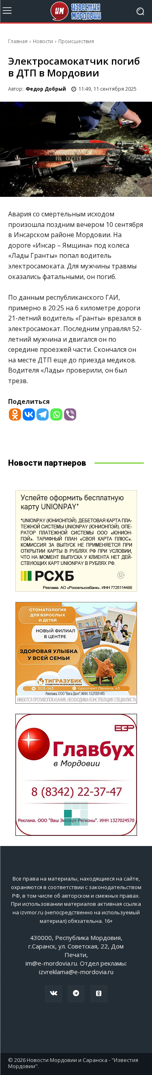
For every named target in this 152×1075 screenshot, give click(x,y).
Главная (18, 41)
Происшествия (76, 41)
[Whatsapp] (56, 414)
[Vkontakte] (29, 414)
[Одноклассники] (98, 993)
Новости (43, 41)
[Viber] (70, 414)
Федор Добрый (46, 88)
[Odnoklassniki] (15, 414)
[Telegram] (42, 414)
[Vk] (53, 993)
